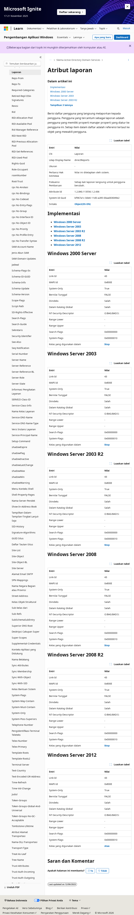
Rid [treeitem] (13, 111)
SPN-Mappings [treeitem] (20, 580)
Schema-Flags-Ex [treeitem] (21, 270)
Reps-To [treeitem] (16, 84)
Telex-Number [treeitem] (19, 740)
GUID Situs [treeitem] (18, 538)
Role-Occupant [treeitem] (20, 169)
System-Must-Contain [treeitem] (23, 707)
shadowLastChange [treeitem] (22, 465)
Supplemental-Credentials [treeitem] (26, 643)
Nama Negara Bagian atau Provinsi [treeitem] (23, 588)
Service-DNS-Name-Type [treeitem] (25, 423)
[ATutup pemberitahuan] (127, 6)
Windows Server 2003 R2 (63, 100)
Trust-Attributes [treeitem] (20, 865)
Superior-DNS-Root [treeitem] (22, 625)
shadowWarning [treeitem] (21, 482)
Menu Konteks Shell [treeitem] (23, 488)
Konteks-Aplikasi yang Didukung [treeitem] (24, 651)
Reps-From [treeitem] (18, 78)
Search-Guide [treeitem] (19, 324)
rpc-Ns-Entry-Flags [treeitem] (22, 205)
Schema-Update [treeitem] (20, 288)
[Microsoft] (6, 28)
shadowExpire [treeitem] (19, 447)
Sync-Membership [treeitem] (22, 671)
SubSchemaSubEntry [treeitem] (23, 619)
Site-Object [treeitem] (18, 556)
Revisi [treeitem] (15, 105)
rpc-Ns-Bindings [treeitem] (21, 193)
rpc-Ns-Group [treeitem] (19, 211)
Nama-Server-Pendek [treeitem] (23, 500)
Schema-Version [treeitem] (20, 294)
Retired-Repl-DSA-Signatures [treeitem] (22, 98)
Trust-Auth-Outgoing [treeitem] (23, 877)
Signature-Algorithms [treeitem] (23, 532)
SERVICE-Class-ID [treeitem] (21, 399)
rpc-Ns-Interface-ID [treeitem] (22, 217)
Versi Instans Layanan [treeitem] (24, 429)
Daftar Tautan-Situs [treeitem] (22, 544)
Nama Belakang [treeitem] (20, 659)
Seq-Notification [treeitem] (20, 348)
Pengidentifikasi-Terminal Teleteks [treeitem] (26, 732)
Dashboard (122, 37)
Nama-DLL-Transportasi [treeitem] (24, 842)
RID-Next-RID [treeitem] (19, 135)
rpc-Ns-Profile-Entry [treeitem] (22, 234)
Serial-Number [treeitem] (20, 353)
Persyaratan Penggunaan (55, 912)
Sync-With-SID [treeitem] (19, 683)
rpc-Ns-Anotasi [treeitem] (20, 187)
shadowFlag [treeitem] (18, 453)
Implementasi (57, 87)
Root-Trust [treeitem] (17, 181)
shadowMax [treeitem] (18, 470)
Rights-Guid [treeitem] (18, 163)
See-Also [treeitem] (16, 341)
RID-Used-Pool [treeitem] (19, 157)
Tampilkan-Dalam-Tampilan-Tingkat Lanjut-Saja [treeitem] (25, 516)
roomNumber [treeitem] (19, 175)
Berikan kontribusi (67, 908)
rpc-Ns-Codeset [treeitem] (20, 199)
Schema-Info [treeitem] (19, 282)
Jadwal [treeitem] (15, 264)
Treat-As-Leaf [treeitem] (19, 853)
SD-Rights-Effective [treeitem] (22, 312)
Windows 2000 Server (62, 91)
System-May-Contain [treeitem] (23, 701)
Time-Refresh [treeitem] (19, 782)
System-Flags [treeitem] (19, 695)
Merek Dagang (81, 912)
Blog (48, 908)
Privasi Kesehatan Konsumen (18, 912)
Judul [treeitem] (14, 794)
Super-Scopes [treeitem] (19, 637)
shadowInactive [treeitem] (20, 459)
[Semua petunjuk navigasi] (50, 60)
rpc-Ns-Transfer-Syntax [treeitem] (24, 240)
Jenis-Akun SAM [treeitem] (20, 252)
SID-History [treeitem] (18, 526)
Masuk (126, 28)
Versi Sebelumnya (32, 908)
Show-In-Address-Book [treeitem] (24, 506)
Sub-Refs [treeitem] (17, 613)
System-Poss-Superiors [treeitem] (24, 719)
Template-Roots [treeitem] (20, 752)
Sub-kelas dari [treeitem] (19, 607)
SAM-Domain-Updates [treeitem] (24, 258)
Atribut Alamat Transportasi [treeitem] (20, 834)
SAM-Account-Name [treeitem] (23, 246)
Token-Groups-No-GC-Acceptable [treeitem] (24, 818)
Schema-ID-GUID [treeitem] (21, 276)
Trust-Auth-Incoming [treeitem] (23, 871)
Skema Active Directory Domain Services (78, 59)
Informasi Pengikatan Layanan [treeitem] (23, 391)
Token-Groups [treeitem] (19, 800)
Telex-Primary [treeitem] (19, 746)
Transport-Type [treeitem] (20, 847)
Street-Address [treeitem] (20, 595)
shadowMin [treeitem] (18, 476)
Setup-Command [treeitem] (21, 441)
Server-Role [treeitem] (18, 377)
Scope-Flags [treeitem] (18, 300)
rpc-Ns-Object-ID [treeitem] (21, 222)
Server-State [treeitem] (18, 383)
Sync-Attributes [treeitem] (20, 665)
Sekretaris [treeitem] (17, 330)
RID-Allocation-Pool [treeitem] (22, 117)
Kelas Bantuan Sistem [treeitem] (24, 689)
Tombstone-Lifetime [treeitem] (23, 826)
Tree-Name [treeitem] (18, 859)
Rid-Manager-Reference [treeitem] (25, 129)
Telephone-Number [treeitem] (22, 724)
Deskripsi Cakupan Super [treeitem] (25, 631)
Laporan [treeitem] (16, 72)
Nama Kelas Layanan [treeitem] (23, 411)
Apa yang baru (102, 37)
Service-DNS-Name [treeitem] (22, 417)
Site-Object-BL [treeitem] (19, 562)
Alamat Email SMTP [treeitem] (22, 574)
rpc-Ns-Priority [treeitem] (20, 229)
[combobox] (22, 63)
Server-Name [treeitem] (19, 359)
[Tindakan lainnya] (128, 60)
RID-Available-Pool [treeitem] (22, 123)
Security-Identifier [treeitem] (22, 336)
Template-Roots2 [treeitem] (21, 758)
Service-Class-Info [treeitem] (21, 405)
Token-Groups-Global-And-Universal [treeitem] (26, 808)
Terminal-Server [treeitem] (20, 764)
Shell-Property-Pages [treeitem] (23, 494)
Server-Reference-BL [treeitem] (23, 371)
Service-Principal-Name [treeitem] (24, 435)
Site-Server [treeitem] (18, 568)
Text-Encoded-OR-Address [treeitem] (26, 776)
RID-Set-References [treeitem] (22, 151)
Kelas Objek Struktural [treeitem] (24, 601)
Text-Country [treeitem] (19, 770)
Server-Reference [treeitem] (21, 365)
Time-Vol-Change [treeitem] (21, 788)
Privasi (84, 908)
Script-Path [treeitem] (18, 306)
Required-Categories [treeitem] (23, 90)
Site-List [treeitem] (16, 550)
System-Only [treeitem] (18, 712)
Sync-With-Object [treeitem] (21, 677)
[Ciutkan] (40, 57)
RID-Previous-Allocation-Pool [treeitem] (25, 143)
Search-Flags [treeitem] (19, 318)
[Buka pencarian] (118, 28)
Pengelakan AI (10, 908)
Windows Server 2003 (62, 95)
